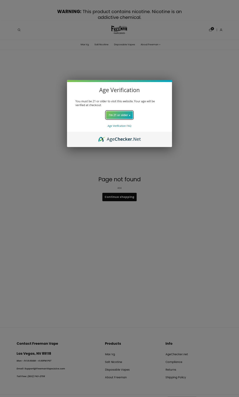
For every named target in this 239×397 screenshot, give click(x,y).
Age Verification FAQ (119, 125)
